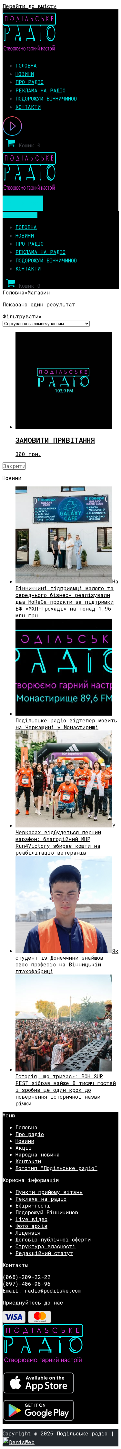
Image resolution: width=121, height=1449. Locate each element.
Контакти (28, 106)
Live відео (31, 1219)
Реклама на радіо (40, 90)
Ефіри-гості (32, 1205)
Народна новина (37, 1154)
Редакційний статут (44, 1253)
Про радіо (29, 82)
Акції (23, 1147)
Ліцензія (27, 1232)
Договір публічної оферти (53, 1239)
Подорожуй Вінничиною (46, 98)
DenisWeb (22, 1442)
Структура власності (45, 1246)
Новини (24, 73)
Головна (26, 65)
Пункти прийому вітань (49, 1191)
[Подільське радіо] (29, 49)
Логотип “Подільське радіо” (56, 1168)
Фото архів (31, 1225)
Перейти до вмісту (29, 6)
